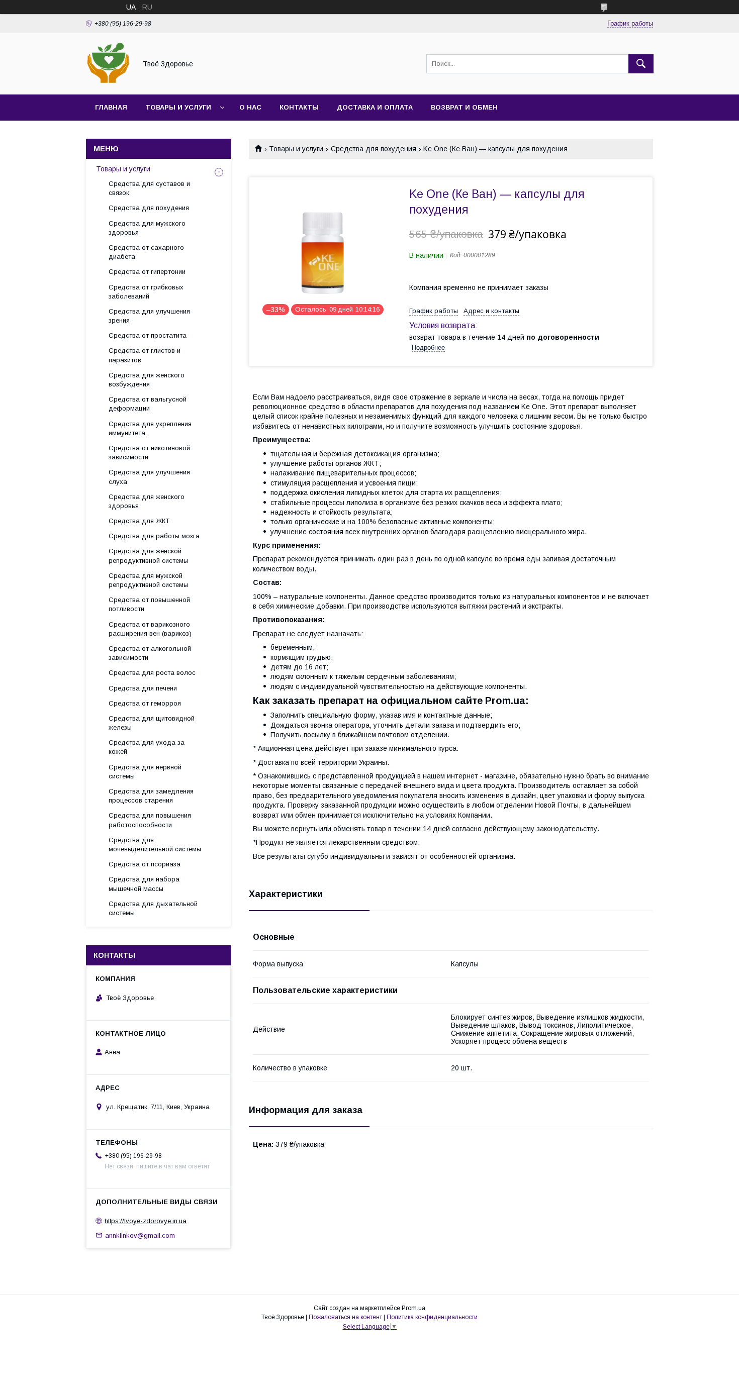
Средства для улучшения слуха (149, 476)
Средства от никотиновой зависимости (149, 452)
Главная (111, 107)
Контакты (299, 107)
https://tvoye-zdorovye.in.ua (146, 1221)
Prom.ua (413, 1308)
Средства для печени (143, 688)
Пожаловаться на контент (345, 1317)
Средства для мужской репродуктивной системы (148, 580)
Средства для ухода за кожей (146, 747)
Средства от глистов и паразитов (144, 355)
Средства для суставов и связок (149, 188)
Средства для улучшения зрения (149, 316)
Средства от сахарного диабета (146, 252)
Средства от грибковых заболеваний (146, 291)
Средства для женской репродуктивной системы (148, 555)
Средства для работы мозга (154, 536)
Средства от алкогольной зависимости (150, 653)
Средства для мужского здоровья (147, 228)
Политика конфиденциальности (432, 1317)
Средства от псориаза (144, 864)
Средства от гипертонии (147, 271)
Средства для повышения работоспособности (150, 820)
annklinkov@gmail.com (140, 1235)
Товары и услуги (178, 107)
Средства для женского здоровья (146, 501)
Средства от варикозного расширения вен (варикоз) (150, 629)
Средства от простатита (148, 335)
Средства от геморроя (145, 703)
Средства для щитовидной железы (152, 723)
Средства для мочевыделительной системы (155, 844)
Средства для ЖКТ (139, 521)
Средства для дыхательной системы (153, 908)
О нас (250, 107)
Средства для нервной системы (145, 771)
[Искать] (641, 63)
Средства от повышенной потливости (149, 604)
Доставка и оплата (375, 107)
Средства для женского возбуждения (146, 379)
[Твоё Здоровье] (108, 81)
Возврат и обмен (464, 107)
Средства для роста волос (152, 672)
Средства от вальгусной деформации (148, 403)
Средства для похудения (373, 149)
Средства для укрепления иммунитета (150, 428)
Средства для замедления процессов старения (151, 795)
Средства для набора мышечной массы (144, 883)
